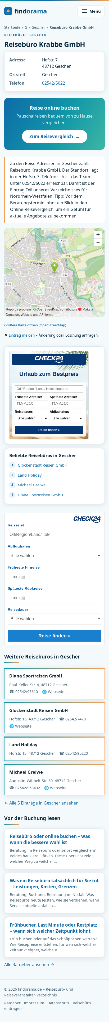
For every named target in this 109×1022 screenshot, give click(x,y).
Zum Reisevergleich (54, 136)
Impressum (34, 1002)
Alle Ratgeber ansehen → (29, 964)
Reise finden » (49, 430)
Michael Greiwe (32, 484)
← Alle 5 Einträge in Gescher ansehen (41, 803)
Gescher (38, 27)
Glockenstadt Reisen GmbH (42, 465)
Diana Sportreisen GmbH (40, 494)
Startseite (12, 27)
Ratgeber (12, 1002)
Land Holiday (30, 475)
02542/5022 (53, 83)
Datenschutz (58, 1002)
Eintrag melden (22, 335)
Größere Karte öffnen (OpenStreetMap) (35, 325)
